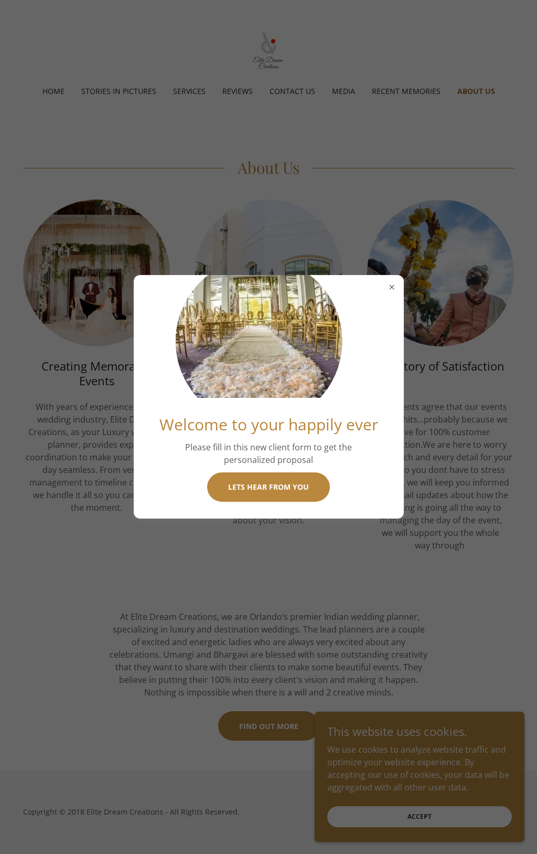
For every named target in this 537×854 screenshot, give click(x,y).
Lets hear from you (268, 487)
